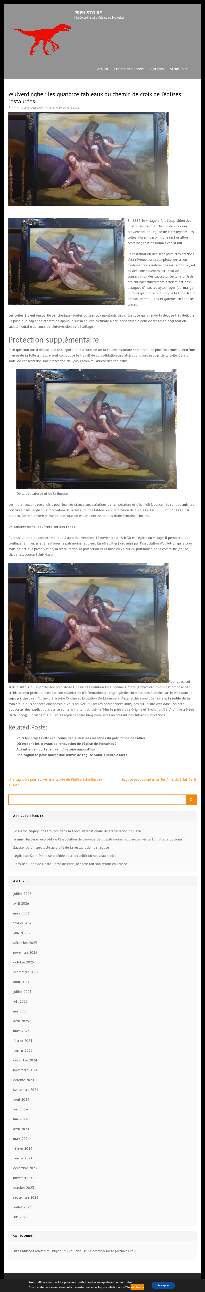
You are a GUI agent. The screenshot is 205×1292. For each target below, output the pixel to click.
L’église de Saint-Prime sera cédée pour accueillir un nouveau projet (64, 855)
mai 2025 (20, 1011)
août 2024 (21, 1099)
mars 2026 (21, 913)
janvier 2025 (22, 1050)
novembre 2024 (25, 1070)
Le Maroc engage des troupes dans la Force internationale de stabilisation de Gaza (77, 831)
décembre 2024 (25, 1060)
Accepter (163, 1285)
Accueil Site (179, 68)
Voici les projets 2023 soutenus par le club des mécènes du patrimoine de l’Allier (80, 738)
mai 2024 (20, 1119)
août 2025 (21, 981)
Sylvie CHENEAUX (33, 107)
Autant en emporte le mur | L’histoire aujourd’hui (55, 749)
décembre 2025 (25, 942)
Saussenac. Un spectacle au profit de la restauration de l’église (61, 847)
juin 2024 (20, 1109)
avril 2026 (21, 903)
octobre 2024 (23, 1079)
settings (137, 1287)
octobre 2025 (23, 962)
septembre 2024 (25, 1089)
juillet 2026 (22, 893)
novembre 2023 (25, 1177)
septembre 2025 (25, 972)
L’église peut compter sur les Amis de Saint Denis (159, 779)
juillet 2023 (22, 1207)
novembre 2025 (25, 952)
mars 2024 (21, 1138)
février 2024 (22, 1148)
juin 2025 (20, 1001)
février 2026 (22, 923)
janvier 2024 (22, 1158)
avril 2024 (21, 1128)
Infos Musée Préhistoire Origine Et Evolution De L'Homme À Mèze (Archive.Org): (74, 1251)
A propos (157, 68)
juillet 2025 (22, 991)
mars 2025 (21, 1030)
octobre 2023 (23, 1187)
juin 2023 (20, 1217)
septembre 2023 (25, 1197)
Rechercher (191, 799)
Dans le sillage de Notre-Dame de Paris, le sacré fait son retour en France (70, 863)
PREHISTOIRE (88, 13)
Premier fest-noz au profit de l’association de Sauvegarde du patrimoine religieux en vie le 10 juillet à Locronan (98, 839)
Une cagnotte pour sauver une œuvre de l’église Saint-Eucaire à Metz (71, 754)
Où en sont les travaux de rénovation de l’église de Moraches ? (66, 743)
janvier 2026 (22, 932)
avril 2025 (21, 1021)
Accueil (102, 68)
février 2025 (22, 1040)
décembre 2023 (25, 1168)
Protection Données (129, 68)
